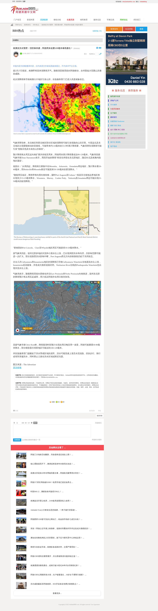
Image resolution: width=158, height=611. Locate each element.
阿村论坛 (18, 25)
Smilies (31, 423)
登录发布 (114, 29)
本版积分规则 (97, 440)
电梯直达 (92, 54)
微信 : (141, 1)
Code (29, 423)
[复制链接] (76, 48)
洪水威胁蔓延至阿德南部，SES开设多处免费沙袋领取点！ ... (55, 584)
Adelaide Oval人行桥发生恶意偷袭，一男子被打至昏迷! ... (54, 510)
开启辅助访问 (92, 2)
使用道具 (92, 411)
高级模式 (98, 423)
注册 (24, 1)
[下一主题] (101, 48)
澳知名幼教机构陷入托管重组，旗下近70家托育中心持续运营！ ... (57, 538)
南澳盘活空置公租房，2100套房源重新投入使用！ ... (52, 501)
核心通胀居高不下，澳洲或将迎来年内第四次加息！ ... (53, 464)
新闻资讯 (27, 25)
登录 (13, 1)
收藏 (53, 402)
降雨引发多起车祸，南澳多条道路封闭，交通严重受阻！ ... (55, 547)
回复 (16, 411)
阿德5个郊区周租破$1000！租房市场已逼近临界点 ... (52, 482)
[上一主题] (99, 48)
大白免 (24, 53)
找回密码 (19, 1)
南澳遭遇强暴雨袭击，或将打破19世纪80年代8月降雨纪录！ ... (56, 565)
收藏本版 (97, 31)
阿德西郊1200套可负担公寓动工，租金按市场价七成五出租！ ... (56, 519)
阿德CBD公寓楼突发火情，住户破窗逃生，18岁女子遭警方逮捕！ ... (58, 575)
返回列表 (99, 415)
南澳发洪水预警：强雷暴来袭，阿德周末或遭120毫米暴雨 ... (63, 25)
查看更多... (57, 593)
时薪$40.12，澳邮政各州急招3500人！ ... (47, 491)
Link (23, 423)
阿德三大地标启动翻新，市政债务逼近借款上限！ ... (52, 455)
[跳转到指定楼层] (100, 54)
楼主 (85, 54)
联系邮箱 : (125, 1)
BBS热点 (36, 25)
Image (20, 423)
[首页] (12, 24)
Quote (26, 423)
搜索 (141, 29)
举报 (99, 411)
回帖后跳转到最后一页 (32, 440)
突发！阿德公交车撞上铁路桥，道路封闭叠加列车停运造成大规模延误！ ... (61, 528)
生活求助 (129, 29)
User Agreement (95, 604)
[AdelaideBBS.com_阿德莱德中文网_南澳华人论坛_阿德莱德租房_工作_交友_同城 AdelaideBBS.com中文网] (25, 13)
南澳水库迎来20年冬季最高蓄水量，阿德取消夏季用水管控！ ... (56, 473)
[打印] (97, 48)
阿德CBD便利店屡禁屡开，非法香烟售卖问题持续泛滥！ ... (55, 556)
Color (17, 423)
